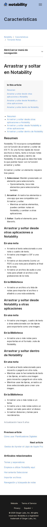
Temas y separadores (14, 462)
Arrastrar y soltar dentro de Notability (23, 107)
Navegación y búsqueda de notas (20, 482)
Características (21, 37)
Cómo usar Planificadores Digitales (20, 436)
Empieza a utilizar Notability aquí (19, 467)
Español (27, 508)
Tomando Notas (14, 40)
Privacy (17, 508)
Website (14, 503)
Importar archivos (12, 477)
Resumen (11, 90)
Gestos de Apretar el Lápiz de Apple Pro (23, 446)
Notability (8, 37)
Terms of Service (29, 503)
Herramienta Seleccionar (16, 472)
